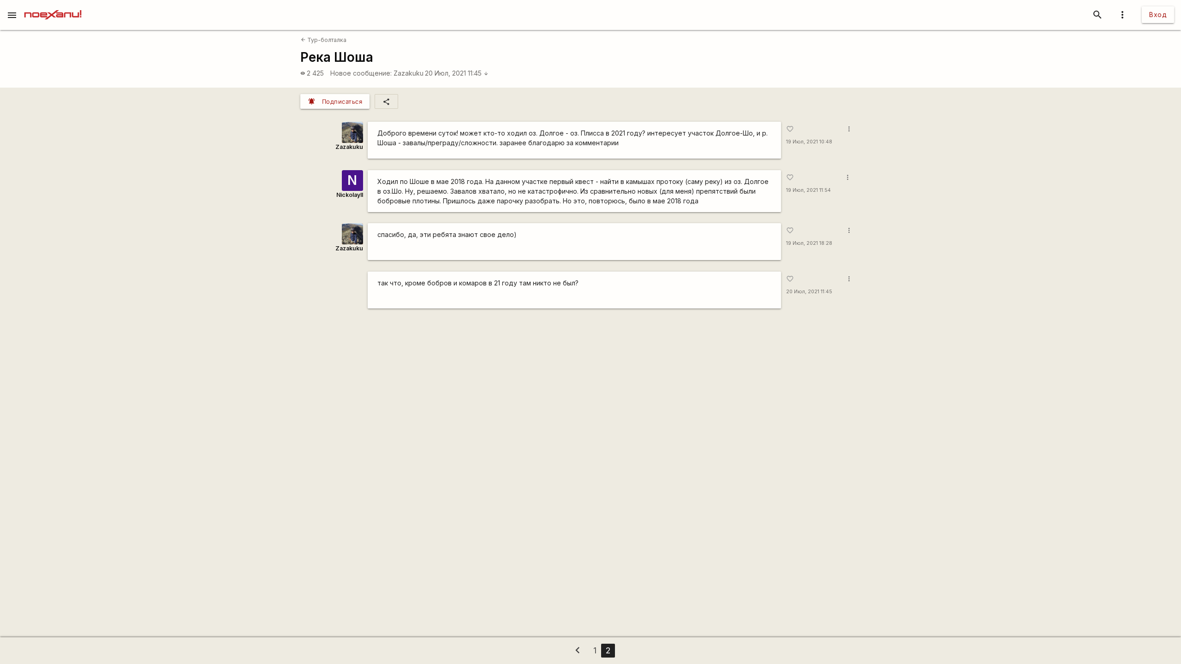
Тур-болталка (323, 39)
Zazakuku (408, 73)
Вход (1158, 14)
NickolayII (349, 194)
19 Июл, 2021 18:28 (809, 243)
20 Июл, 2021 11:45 (457, 73)
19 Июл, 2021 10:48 (809, 142)
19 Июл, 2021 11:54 (808, 190)
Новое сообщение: (361, 73)
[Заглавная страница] (53, 6)
